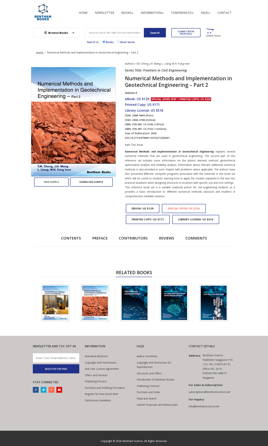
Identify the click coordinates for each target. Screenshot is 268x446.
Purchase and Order (148, 392)
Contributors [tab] (133, 238)
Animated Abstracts (96, 356)
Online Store (213, 35)
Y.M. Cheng (141, 63)
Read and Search (147, 398)
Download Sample (91, 182)
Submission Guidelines (98, 400)
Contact (224, 13)
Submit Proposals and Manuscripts (157, 404)
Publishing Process (96, 381)
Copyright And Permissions (100, 362)
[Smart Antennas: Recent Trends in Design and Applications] (214, 303)
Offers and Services (96, 375)
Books (126, 13)
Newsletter (104, 13)
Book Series (127, 42)
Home (83, 13)
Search (155, 32)
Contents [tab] (71, 238)
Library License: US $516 (195, 219)
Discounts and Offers (149, 373)
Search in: (93, 42)
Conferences (181, 13)
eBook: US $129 (143, 208)
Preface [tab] (100, 238)
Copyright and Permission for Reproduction (154, 365)
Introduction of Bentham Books (155, 379)
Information (151, 13)
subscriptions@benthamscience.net (209, 392)
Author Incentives (147, 356)
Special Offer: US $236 (184, 208)
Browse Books (58, 32)
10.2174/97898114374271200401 (150, 138)
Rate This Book (134, 144)
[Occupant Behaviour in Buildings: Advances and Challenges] (55, 303)
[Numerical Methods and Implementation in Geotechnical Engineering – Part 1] (95, 303)
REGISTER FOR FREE (56, 368)
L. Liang (166, 63)
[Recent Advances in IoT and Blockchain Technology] (135, 303)
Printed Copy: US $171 (148, 219)
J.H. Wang (155, 63)
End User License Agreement (102, 368)
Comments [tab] (196, 238)
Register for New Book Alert (101, 394)
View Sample (51, 182)
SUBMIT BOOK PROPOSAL (186, 32)
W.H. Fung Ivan (180, 63)
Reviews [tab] (166, 238)
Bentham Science (132, 441)
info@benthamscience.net (204, 406)
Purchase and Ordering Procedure (105, 387)
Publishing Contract (148, 386)
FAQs (204, 13)
